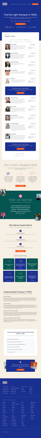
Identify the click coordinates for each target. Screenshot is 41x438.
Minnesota (32, 405)
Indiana (22, 402)
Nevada (4, 415)
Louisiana (22, 409)
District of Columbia (15, 404)
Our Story (22, 389)
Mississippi (32, 407)
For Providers (29, 4)
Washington (23, 425)
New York (4, 422)
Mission (22, 388)
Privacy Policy (23, 391)
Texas (22, 418)
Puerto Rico (14, 422)
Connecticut (5, 412)
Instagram (31, 389)
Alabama (4, 402)
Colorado (4, 410)
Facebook (30, 388)
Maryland (22, 412)
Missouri (32, 409)
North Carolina (5, 423)
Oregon (13, 418)
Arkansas (4, 407)
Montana (32, 410)
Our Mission (19, 4)
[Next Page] (25, 155)
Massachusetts (33, 402)
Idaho (13, 410)
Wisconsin (32, 416)
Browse (5, 34)
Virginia (22, 423)
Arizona (4, 405)
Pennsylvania (14, 420)
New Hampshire (5, 416)
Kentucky (22, 407)
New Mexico (5, 420)
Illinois (13, 412)
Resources (24, 4)
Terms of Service (5, 393)
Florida (13, 405)
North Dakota (5, 425)
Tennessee (23, 416)
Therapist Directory (6, 391)
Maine (22, 410)
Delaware (13, 402)
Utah (22, 420)
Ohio (12, 415)
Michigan (32, 404)
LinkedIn (30, 393)
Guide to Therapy (5, 389)
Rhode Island (14, 423)
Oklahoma (13, 416)
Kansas (22, 405)
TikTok (30, 391)
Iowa (22, 404)
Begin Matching (35, 4)
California (4, 409)
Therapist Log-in (13, 389)
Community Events (13, 4)
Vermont (22, 422)
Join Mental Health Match (15, 388)
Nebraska (32, 412)
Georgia (13, 407)
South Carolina (14, 425)
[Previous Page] (16, 155)
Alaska (4, 404)
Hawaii (13, 409)
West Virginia (33, 415)
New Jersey (4, 418)
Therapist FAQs (13, 391)
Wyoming (32, 418)
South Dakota (23, 415)
